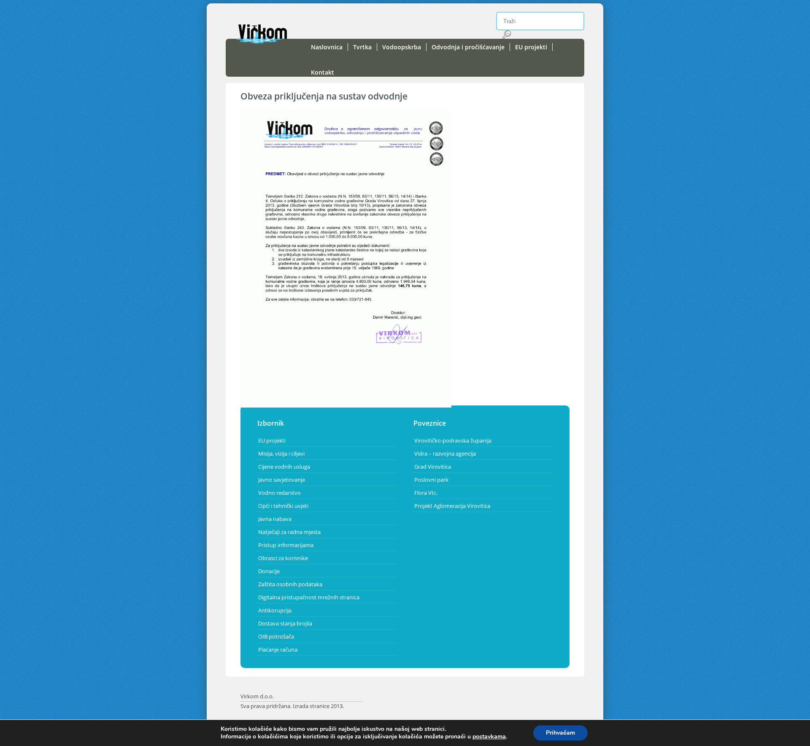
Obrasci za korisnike (283, 558)
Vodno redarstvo (279, 492)
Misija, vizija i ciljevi (281, 453)
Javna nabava (275, 519)
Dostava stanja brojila (285, 623)
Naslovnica (327, 47)
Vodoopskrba (401, 47)
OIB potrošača (276, 636)
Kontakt (322, 72)
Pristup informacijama (285, 545)
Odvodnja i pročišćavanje (468, 47)
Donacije (269, 571)
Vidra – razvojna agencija (445, 453)
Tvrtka (362, 47)
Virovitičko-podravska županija (452, 440)
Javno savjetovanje (281, 479)
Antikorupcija (275, 610)
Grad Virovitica (432, 466)
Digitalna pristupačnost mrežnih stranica (308, 597)
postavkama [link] (489, 737)
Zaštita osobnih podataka (290, 584)
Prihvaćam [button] (560, 733)
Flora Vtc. (425, 492)
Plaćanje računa (277, 649)
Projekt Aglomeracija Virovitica (452, 506)
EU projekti (531, 47)
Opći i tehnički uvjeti (283, 506)
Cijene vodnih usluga (284, 466)
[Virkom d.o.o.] (261, 41)
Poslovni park (431, 479)
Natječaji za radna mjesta (289, 532)
